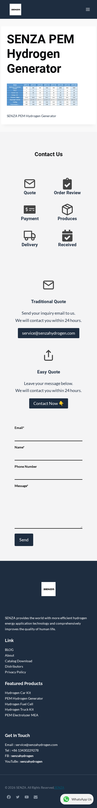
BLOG (9, 650)
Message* (21, 486)
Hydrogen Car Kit (18, 693)
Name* (19, 447)
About (9, 655)
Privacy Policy (15, 672)
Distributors (14, 666)
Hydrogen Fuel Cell (19, 704)
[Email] (36, 797)
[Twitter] (18, 797)
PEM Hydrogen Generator (24, 698)
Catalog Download (18, 661)
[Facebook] (9, 797)
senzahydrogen (22, 756)
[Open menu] (87, 9)
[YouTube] (27, 797)
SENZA (59, 787)
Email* (19, 428)
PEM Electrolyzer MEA (21, 715)
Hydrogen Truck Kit (19, 709)
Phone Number (26, 466)
